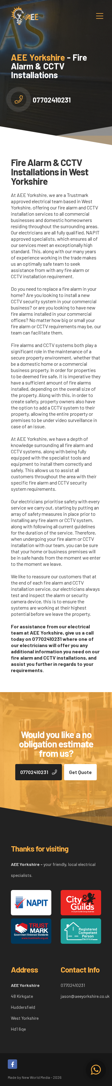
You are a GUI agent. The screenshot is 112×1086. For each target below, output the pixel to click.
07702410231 (52, 100)
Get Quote (80, 772)
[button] (96, 1070)
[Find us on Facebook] (12, 1064)
